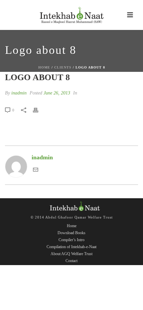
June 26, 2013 (57, 92)
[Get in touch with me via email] (35, 170)
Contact (71, 260)
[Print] (39, 110)
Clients (63, 67)
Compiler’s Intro (71, 239)
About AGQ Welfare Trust (71, 253)
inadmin (19, 92)
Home (44, 67)
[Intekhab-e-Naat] (71, 15)
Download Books (71, 233)
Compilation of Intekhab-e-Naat (71, 246)
